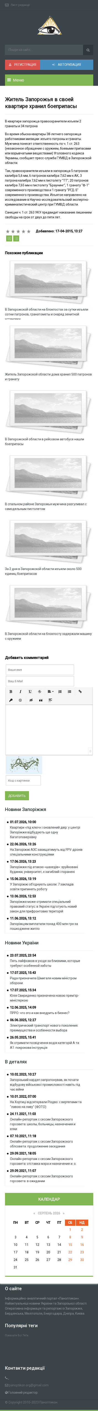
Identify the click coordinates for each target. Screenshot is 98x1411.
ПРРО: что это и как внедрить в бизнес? (40, 1013)
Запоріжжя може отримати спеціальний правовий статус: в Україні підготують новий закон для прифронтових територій (43, 906)
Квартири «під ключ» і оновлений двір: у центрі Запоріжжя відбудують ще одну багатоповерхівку (45, 832)
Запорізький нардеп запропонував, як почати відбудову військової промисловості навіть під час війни (45, 1084)
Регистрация (25, 64)
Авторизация (69, 64)
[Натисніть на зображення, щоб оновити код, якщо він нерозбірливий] (24, 764)
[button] (11, 691)
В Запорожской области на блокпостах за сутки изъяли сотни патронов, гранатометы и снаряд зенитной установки (46, 314)
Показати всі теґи (16, 1335)
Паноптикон (48, 1402)
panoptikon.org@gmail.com (29, 1385)
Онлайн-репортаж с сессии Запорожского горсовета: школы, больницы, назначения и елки (42, 1124)
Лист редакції (20, 5)
